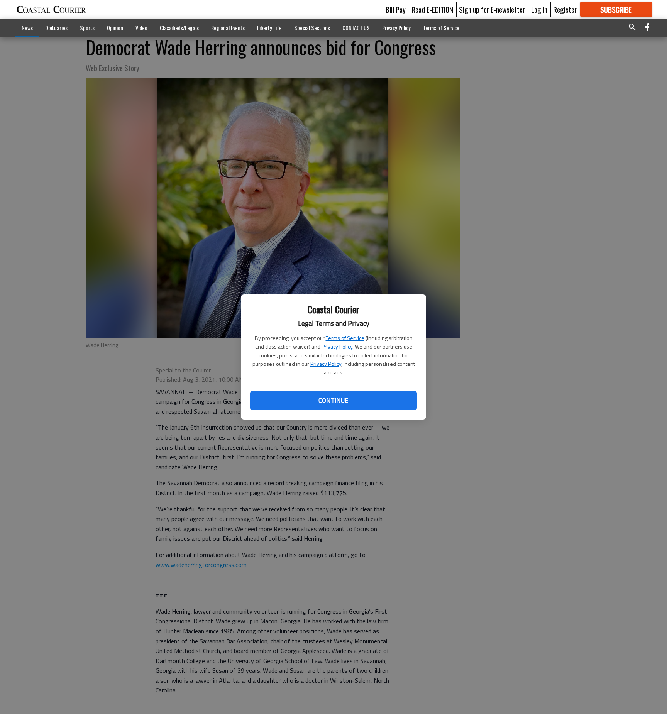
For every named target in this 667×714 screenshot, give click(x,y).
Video (141, 28)
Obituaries (56, 28)
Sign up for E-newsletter (492, 9)
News (27, 28)
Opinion (115, 28)
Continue (333, 400)
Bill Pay (396, 9)
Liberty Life (269, 28)
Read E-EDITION (432, 9)
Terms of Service (345, 338)
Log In (539, 9)
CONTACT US (356, 28)
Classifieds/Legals (179, 28)
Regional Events (228, 28)
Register (565, 9)
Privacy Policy (337, 346)
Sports (87, 28)
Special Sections (312, 28)
